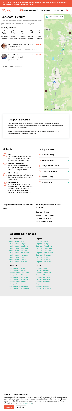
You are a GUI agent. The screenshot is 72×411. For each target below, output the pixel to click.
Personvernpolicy (27, 403)
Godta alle (9, 407)
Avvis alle (20, 407)
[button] (54, 155)
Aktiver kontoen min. (28, 4)
